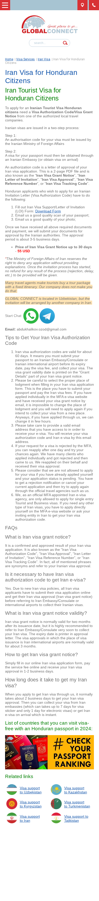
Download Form (48, 211)
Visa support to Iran (30, 818)
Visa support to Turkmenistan (77, 804)
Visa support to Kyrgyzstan (31, 804)
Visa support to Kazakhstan (75, 790)
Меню (5, 5)
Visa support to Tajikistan (76, 818)
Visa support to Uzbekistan (31, 790)
